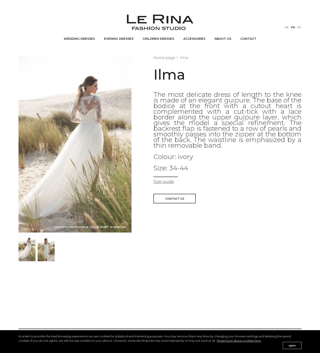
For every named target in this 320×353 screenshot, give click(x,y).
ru (299, 27)
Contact (248, 39)
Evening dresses (118, 39)
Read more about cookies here (239, 340)
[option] (27, 248)
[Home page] (160, 22)
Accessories (194, 39)
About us (222, 39)
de (287, 27)
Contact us (174, 198)
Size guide (163, 181)
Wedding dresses (79, 39)
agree (292, 345)
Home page (164, 58)
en (293, 27)
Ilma (184, 58)
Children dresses (158, 39)
